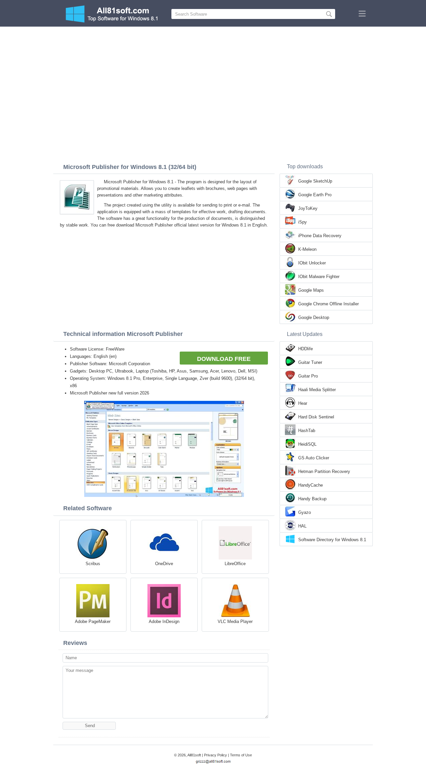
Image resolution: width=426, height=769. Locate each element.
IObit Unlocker (312, 262)
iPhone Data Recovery (319, 235)
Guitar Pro (308, 376)
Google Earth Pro (314, 194)
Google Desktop (313, 317)
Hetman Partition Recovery (324, 471)
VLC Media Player (235, 621)
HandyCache (310, 485)
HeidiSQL (307, 444)
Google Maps (311, 290)
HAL (302, 526)
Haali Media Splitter (317, 389)
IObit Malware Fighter (318, 276)
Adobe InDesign (164, 621)
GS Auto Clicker (313, 457)
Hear (302, 403)
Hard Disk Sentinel (316, 416)
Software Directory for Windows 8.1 (332, 539)
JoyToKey (308, 208)
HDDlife (305, 348)
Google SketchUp (315, 181)
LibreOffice (235, 563)
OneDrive (164, 563)
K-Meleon (307, 249)
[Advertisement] (213, 76)
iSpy (302, 222)
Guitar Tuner (310, 362)
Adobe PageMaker (92, 621)
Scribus (93, 563)
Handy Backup (312, 498)
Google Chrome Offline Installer (328, 303)
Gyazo (304, 512)
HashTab (306, 430)
